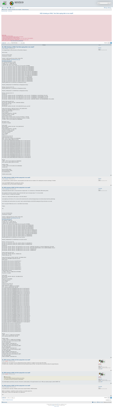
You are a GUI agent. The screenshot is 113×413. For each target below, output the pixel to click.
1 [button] (109, 42)
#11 (2, 48)
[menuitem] (8, 8)
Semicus (99, 47)
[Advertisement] (56, 25)
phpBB (53, 405)
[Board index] (8, 3)
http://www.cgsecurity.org (7, 60)
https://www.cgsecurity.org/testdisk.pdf (17, 40)
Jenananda (100, 188)
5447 (101, 366)
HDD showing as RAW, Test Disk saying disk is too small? (56, 13)
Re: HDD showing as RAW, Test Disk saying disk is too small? (18, 47)
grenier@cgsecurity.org (15, 59)
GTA (57, 404)
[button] (108, 43)
